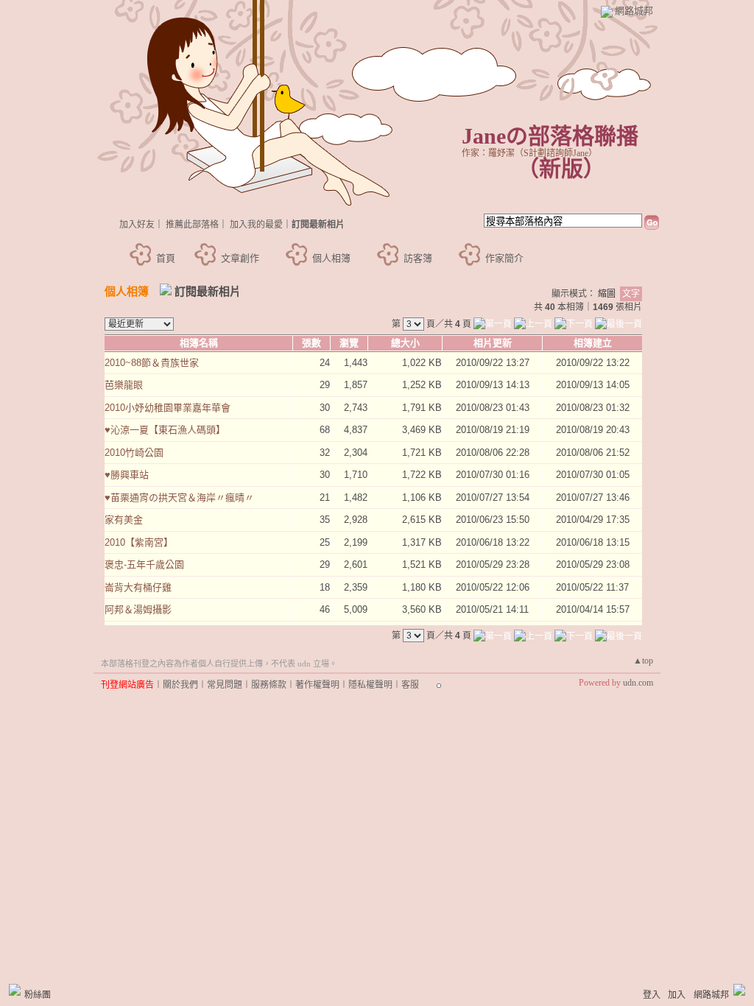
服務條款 (268, 685)
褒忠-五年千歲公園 (144, 564)
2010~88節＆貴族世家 (152, 362)
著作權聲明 (317, 685)
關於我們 (180, 685)
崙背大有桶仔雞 (138, 587)
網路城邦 (634, 10)
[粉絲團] (15, 990)
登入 (651, 995)
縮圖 (607, 294)
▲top (643, 660)
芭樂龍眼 (124, 384)
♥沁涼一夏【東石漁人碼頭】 (165, 429)
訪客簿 (418, 258)
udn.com (638, 683)
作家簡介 (504, 258)
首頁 (165, 258)
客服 (410, 685)
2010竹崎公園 (134, 452)
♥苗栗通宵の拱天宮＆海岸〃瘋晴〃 (179, 497)
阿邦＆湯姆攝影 (138, 609)
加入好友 (137, 224)
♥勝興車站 (127, 474)
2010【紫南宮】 (139, 542)
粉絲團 (37, 995)
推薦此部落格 (192, 224)
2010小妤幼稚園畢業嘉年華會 (167, 407)
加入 (677, 995)
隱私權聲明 (370, 685)
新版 (561, 168)
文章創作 (240, 258)
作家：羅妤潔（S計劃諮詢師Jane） (529, 153)
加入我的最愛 (256, 224)
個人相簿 (331, 258)
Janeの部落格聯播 (550, 136)
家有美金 (124, 519)
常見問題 (224, 685)
